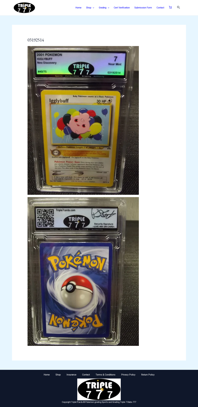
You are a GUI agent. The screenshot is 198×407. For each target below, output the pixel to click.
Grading (102, 7)
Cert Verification (122, 7)
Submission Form (143, 7)
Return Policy (148, 374)
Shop (88, 7)
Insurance (71, 374)
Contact (160, 7)
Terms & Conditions (105, 374)
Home (78, 7)
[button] (92, 7)
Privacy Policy (128, 374)
